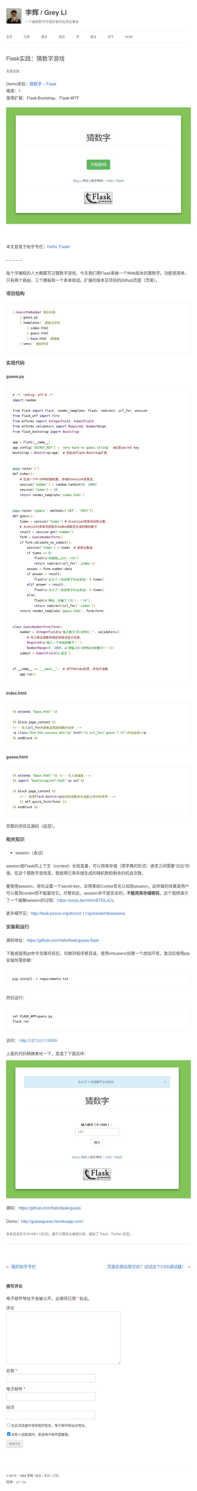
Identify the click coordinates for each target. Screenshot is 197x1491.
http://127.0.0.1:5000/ (38, 1040)
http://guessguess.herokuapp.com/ (52, 1221)
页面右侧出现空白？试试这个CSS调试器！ (149, 1266)
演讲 (44, 36)
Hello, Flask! (58, 246)
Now (129, 36)
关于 (111, 36)
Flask (104, 1233)
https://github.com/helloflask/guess (49, 1208)
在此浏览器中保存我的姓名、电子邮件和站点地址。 (49, 1425)
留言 (93, 36)
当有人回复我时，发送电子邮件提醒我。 (41, 1434)
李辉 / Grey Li (46, 12)
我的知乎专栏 (21, 1266)
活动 (61, 36)
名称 (11, 1371)
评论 (10, 1308)
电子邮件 (15, 1389)
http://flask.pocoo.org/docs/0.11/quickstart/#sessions (78, 913)
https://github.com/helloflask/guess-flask (63, 940)
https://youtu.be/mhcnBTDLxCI (85, 900)
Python (116, 1233)
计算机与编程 (69, 1233)
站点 (10, 1407)
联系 (38, 1475)
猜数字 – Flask (42, 84)
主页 (9, 36)
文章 (27, 36)
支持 (47, 1475)
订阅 (55, 1475)
